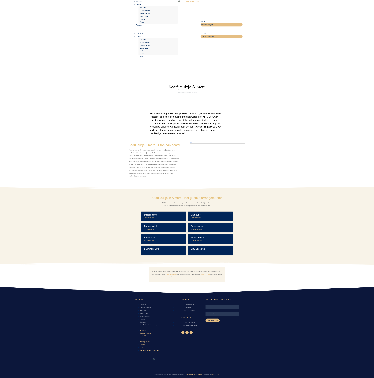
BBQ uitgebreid (198, 249)
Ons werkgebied (145, 307)
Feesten (139, 25)
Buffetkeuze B (197, 237)
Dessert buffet (150, 215)
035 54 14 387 (205, 274)
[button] (154, 30)
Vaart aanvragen (207, 25)
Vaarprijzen (144, 16)
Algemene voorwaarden (194, 374)
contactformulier (171, 274)
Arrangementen (145, 10)
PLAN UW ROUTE (187, 318)
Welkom (139, 1)
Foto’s (142, 22)
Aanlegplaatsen (145, 13)
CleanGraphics (215, 374)
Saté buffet (196, 215)
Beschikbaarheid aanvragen (149, 325)
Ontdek (138, 4)
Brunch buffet (150, 226)
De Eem (142, 19)
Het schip (143, 7)
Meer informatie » (149, 218)
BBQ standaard (151, 249)
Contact (203, 21)
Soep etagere (197, 226)
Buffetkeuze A (150, 237)
